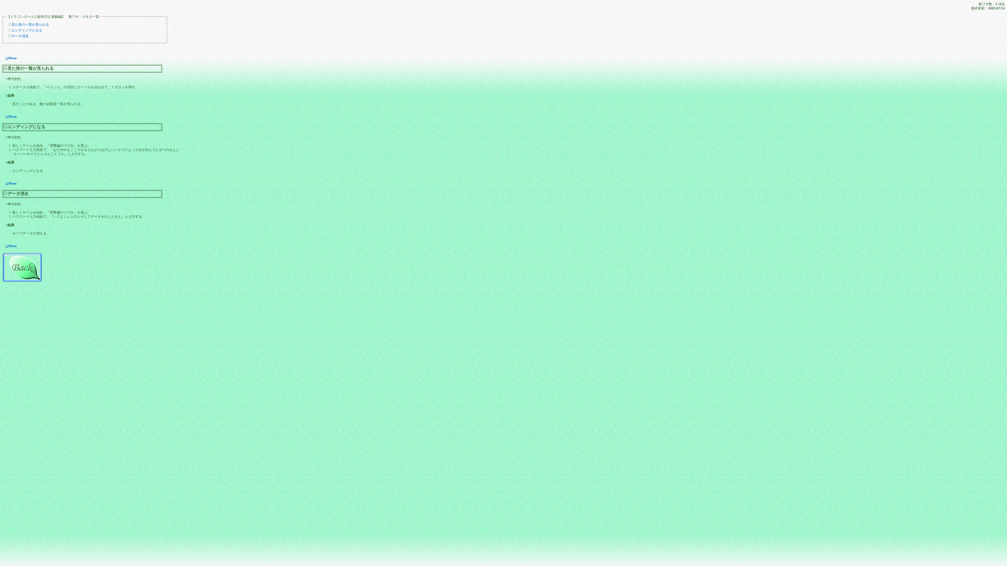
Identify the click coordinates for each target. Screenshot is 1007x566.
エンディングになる (27, 30)
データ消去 (20, 36)
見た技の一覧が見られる (30, 24)
